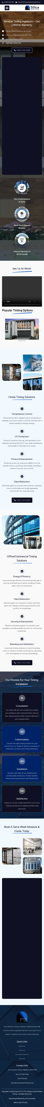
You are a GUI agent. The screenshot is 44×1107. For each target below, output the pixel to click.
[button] (7, 8)
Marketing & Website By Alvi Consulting (22, 1099)
